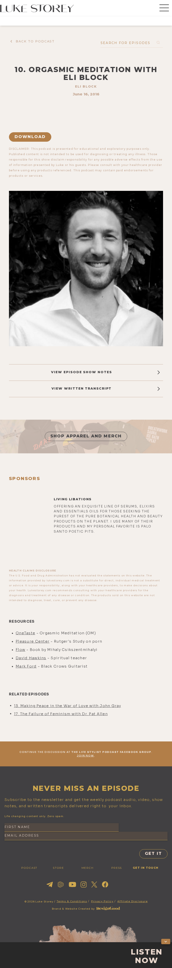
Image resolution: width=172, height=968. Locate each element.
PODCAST (29, 867)
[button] (164, 8)
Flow (20, 649)
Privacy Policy (102, 901)
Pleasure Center (32, 641)
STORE (58, 867)
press (116, 867)
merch (87, 867)
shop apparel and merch (86, 436)
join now (85, 755)
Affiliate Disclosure (132, 901)
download (30, 136)
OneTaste (25, 633)
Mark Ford (26, 666)
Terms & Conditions (72, 901)
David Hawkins (31, 658)
